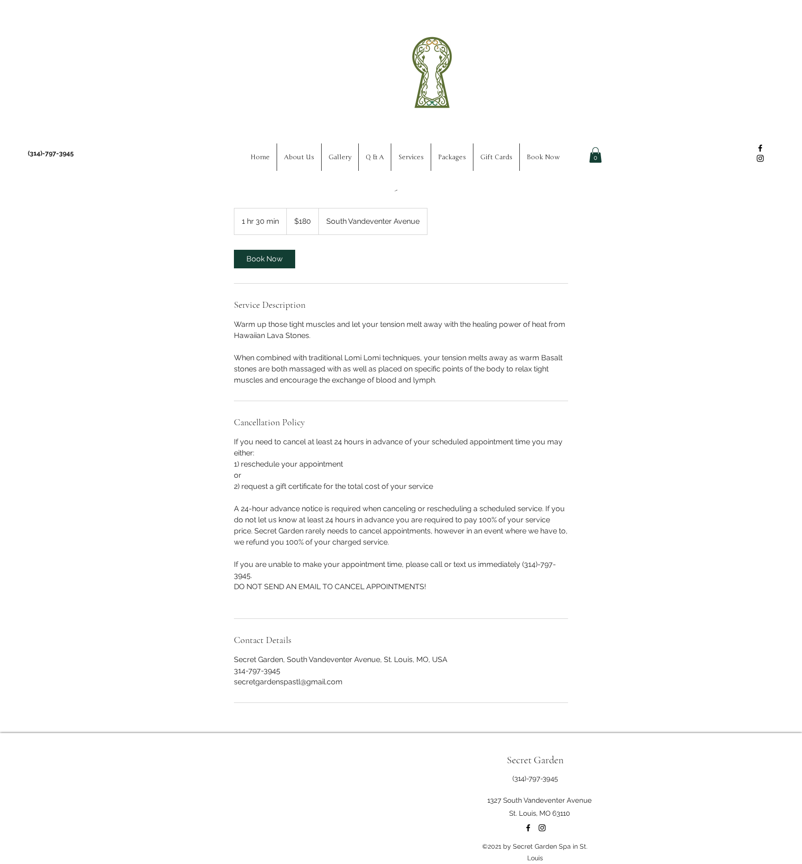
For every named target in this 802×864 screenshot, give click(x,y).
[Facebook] (760, 148)
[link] (264, 259)
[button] (595, 154)
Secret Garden (535, 760)
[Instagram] (760, 158)
